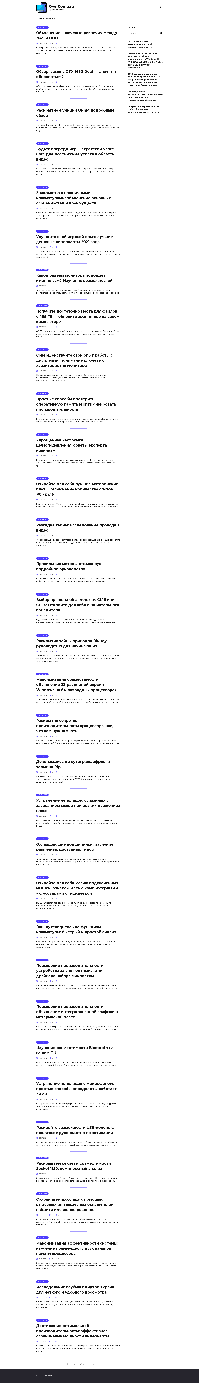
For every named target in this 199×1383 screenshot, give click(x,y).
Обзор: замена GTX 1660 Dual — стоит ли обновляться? (76, 74)
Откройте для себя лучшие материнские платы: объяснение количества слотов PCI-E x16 (77, 489)
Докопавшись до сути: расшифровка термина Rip (73, 764)
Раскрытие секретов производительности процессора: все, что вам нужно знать (74, 725)
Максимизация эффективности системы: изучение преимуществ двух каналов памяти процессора (77, 1248)
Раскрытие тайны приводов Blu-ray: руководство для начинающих (72, 643)
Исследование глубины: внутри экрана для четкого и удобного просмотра (75, 1289)
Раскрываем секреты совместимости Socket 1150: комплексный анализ (73, 1166)
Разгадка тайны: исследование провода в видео (78, 528)
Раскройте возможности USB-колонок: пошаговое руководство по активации (75, 1130)
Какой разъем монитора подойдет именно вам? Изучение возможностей (74, 278)
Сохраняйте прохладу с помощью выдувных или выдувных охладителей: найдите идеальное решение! (75, 1204)
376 (82, 1364)
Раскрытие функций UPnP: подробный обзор (75, 113)
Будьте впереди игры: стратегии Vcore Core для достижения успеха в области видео (75, 154)
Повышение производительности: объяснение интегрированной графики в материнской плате (77, 1011)
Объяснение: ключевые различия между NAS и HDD (76, 35)
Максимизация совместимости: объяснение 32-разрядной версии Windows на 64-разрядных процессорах (76, 684)
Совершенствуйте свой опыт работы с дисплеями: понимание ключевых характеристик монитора (74, 360)
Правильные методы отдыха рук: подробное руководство (69, 566)
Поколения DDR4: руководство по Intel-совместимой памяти (140, 44)
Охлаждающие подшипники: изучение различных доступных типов (74, 847)
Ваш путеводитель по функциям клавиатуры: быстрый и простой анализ (76, 929)
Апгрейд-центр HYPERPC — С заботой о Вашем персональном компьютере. (144, 109)
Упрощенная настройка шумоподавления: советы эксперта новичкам (71, 445)
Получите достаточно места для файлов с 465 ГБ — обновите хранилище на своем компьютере (78, 316)
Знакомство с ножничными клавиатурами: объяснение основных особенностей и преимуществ (73, 198)
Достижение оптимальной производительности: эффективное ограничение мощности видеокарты (72, 1330)
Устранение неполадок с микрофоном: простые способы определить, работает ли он (76, 1088)
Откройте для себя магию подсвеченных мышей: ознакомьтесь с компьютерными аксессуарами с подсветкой (77, 888)
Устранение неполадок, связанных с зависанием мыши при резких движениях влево (78, 805)
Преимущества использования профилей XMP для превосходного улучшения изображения (145, 95)
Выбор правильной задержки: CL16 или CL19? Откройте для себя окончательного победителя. (77, 604)
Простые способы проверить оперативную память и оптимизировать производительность (76, 404)
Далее (92, 1364)
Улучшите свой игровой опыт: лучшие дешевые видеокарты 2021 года (74, 239)
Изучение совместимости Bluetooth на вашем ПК (75, 1050)
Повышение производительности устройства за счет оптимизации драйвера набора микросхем (70, 970)
